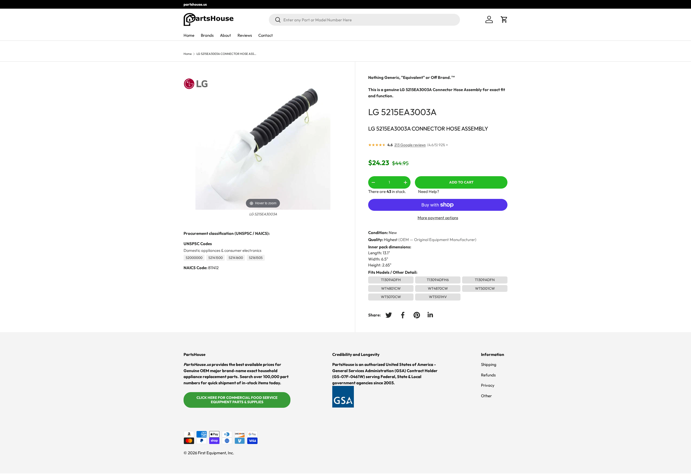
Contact (265, 35)
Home (189, 35)
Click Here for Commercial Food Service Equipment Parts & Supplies (237, 399)
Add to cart (461, 182)
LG (373, 111)
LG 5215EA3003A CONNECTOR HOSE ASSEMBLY (227, 53)
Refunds (488, 375)
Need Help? (428, 191)
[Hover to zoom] (262, 141)
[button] (504, 19)
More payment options (438, 217)
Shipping (488, 364)
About (225, 35)
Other (486, 395)
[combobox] (364, 20)
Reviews (245, 35)
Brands (207, 35)
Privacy (487, 385)
